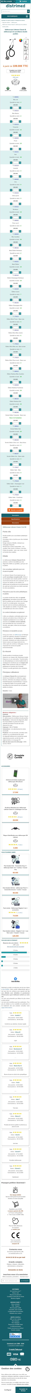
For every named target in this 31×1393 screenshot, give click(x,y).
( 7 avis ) (20, 844)
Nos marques (15, 1321)
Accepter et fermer (23, 1390)
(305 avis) (15, 77)
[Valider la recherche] (28, 11)
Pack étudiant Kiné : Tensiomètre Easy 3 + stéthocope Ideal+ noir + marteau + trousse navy (15, 867)
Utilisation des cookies (15, 1313)
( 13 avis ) (20, 789)
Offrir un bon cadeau (15, 1319)
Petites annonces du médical (15, 1328)
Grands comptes (15, 1330)
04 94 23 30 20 (11, 1257)
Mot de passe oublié (15, 1307)
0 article (24, 1)
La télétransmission (15, 1326)
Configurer (7, 1390)
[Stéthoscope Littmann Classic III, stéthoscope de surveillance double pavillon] (26, 41)
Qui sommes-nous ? (15, 1291)
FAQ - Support (15, 1306)
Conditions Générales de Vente (15, 1296)
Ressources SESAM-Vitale (15, 1324)
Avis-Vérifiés (5, 989)
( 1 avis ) (20, 912)
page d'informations (6, 1007)
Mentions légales (15, 1298)
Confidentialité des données (15, 1311)
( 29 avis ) (20, 817)
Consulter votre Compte (15, 1309)
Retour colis (15, 1293)
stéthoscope (18, 634)
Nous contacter (15, 1304)
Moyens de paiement (15, 1294)
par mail (22, 1257)
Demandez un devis (15, 1270)
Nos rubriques (15, 1322)
